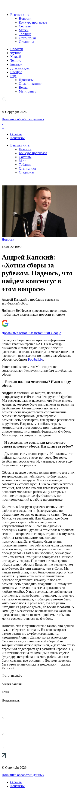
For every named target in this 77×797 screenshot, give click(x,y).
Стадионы (26, 41)
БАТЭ (5, 692)
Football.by (35, 359)
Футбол (15, 53)
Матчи (23, 30)
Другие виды (20, 68)
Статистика (27, 38)
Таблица (25, 34)
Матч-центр (27, 91)
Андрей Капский (12, 683)
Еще (13, 76)
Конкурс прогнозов (33, 22)
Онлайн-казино (30, 83)
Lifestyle (16, 72)
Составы (25, 26)
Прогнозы (26, 80)
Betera (23, 87)
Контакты (17, 138)
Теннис (15, 60)
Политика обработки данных (23, 119)
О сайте (16, 134)
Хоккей (15, 56)
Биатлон (16, 64)
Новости (25, 18)
